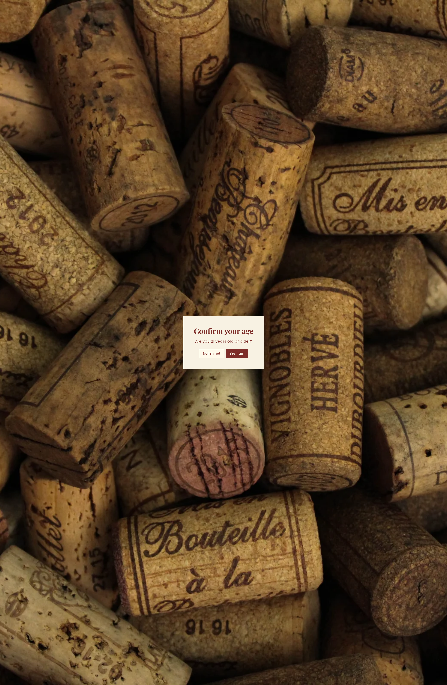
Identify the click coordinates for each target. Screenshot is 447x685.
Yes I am (236, 353)
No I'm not (211, 353)
